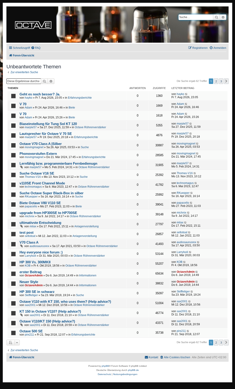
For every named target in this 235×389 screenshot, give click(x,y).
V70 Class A (29, 242)
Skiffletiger (31, 295)
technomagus (33, 186)
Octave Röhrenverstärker (90, 127)
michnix (29, 216)
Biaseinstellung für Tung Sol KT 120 (48, 124)
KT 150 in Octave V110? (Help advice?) (50, 311)
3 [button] (221, 81)
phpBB (105, 366)
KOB (28, 265)
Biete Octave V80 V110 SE (40, 203)
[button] (226, 81)
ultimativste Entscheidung (40, 223)
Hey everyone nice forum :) (41, 252)
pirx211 (29, 334)
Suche (85, 147)
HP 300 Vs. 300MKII (35, 262)
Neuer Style (29, 282)
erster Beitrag (31, 272)
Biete (72, 107)
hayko (28, 97)
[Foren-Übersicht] (33, 25)
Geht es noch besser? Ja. (40, 94)
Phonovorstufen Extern (38, 154)
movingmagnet (34, 147)
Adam (28, 107)
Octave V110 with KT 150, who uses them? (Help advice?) (65, 301)
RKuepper (31, 196)
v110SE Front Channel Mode (42, 183)
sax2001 (30, 305)
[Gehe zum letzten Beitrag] (186, 94)
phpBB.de (133, 370)
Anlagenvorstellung (86, 226)
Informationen (87, 275)
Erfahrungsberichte (80, 97)
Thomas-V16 (33, 176)
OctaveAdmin (34, 275)
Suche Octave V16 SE (37, 173)
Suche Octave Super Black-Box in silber (52, 193)
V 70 (23, 104)
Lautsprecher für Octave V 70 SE (46, 134)
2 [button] (216, 81)
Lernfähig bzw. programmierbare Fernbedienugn (58, 163)
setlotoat (30, 236)
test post (27, 232)
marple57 (31, 127)
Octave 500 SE (31, 331)
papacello (31, 206)
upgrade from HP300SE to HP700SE (48, 213)
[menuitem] (35, 48)
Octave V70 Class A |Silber (41, 144)
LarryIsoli (30, 255)
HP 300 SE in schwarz (37, 292)
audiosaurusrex (39, 246)
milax (33, 226)
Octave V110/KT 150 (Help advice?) (47, 321)
